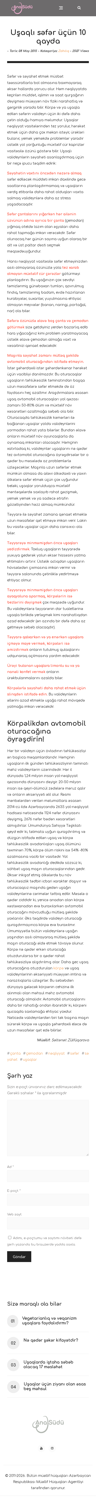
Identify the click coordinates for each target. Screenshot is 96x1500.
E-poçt (14, 1191)
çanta (15, 1053)
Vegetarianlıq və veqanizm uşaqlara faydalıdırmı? (49, 1320)
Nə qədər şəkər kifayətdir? (50, 1340)
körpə (58, 968)
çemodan (34, 1053)
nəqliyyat (56, 1053)
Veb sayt (14, 1214)
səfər (74, 1053)
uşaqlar (30, 1060)
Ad (10, 1167)
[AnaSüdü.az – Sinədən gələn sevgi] (21, 5)
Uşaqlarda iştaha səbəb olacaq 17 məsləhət (48, 1364)
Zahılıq (63, 51)
